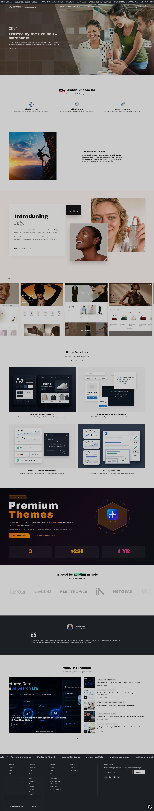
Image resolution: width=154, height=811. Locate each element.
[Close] (42, 775)
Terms (36, 799)
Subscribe (22, 794)
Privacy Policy (22, 801)
